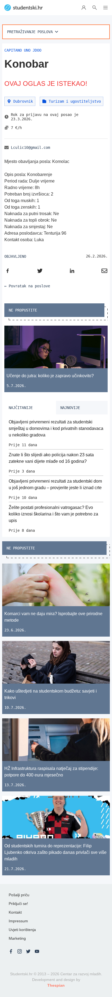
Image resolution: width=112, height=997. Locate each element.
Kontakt (15, 912)
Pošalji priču (19, 895)
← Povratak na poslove (27, 286)
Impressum (18, 921)
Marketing (17, 938)
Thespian (56, 985)
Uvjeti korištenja (22, 929)
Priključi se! (18, 903)
